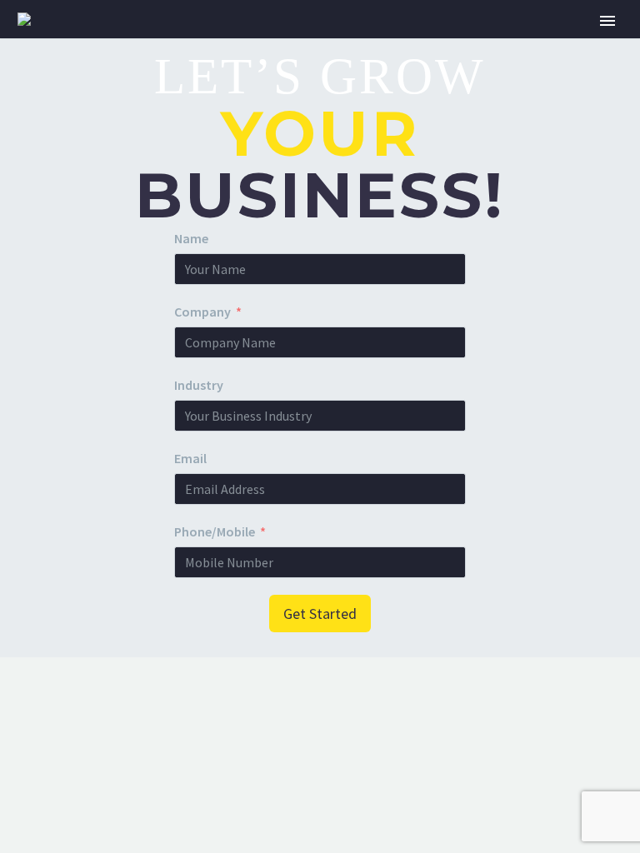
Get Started (320, 613)
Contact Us (561, 43)
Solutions (259, 43)
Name (191, 238)
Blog (469, 43)
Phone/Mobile (214, 531)
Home (171, 43)
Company (202, 311)
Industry (198, 385)
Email (190, 458)
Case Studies (374, 43)
